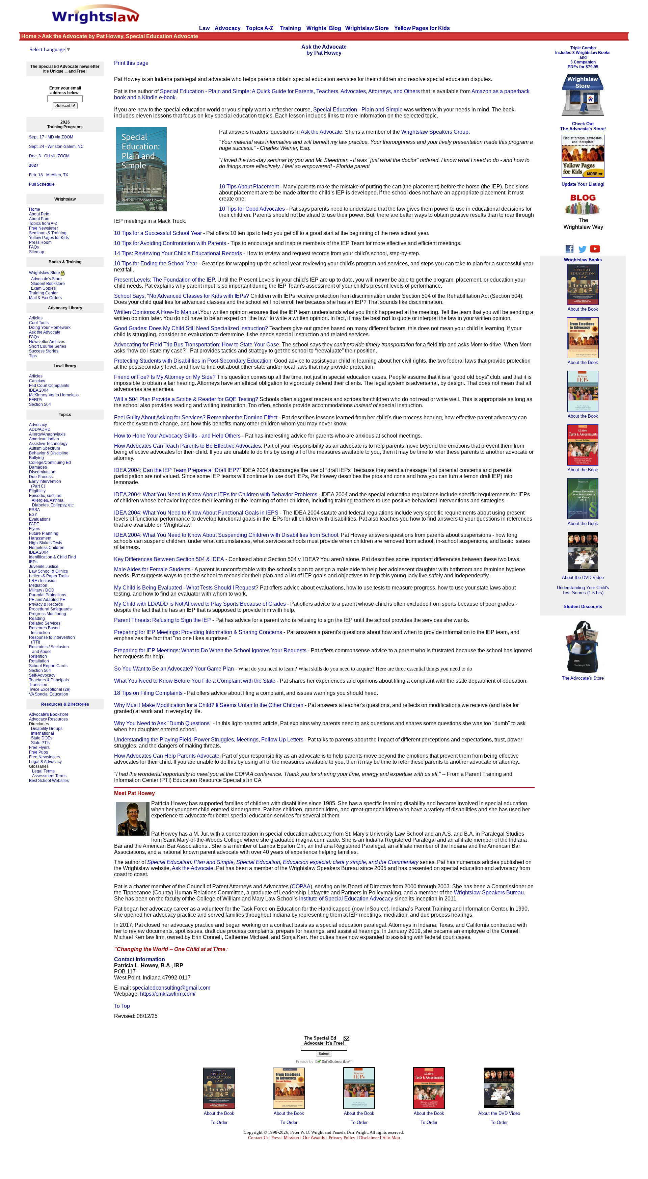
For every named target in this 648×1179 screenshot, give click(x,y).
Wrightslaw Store (367, 28)
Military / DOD (41, 590)
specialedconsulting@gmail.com (171, 988)
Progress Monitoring (47, 613)
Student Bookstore (48, 283)
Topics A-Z (260, 28)
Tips (33, 355)
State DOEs (41, 738)
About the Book (219, 1113)
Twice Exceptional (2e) (50, 689)
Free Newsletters (44, 757)
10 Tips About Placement (249, 186)
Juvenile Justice (43, 566)
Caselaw (37, 380)
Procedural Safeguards (50, 609)
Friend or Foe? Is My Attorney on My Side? (165, 377)
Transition (38, 684)
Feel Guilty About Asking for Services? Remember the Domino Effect (195, 417)
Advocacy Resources (48, 719)
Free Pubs (38, 752)
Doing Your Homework (50, 327)
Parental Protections (47, 595)
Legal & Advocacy (45, 761)
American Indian (44, 439)
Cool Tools (39, 322)
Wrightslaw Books (583, 259)
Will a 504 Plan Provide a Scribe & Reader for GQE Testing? (186, 399)
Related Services (44, 623)
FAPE (34, 524)
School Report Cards (48, 665)
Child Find (66, 557)
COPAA (301, 886)
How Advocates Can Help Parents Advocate (166, 756)
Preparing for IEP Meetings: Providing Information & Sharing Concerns (198, 632)
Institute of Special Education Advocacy (346, 898)
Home (34, 209)
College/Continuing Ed (50, 462)
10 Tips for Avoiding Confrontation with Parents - (172, 243)
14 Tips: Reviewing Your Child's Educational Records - (180, 253)
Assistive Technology (48, 443)
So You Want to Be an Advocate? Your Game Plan (174, 669)
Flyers (34, 528)
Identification (40, 557)
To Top (122, 1006)
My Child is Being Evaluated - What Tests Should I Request (184, 588)
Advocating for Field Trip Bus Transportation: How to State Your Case (196, 344)
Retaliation (39, 661)
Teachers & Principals (49, 680)
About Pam (39, 218)
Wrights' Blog (323, 28)
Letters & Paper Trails (49, 576)
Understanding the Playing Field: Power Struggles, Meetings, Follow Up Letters (208, 739)
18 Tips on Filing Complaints (148, 693)
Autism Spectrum (44, 448)
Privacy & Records (46, 604)
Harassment (40, 538)
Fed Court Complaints (49, 385)
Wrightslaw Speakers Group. (435, 132)
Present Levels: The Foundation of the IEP (164, 280)
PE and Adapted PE (47, 599)
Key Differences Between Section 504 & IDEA (169, 559)
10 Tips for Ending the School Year (155, 263)
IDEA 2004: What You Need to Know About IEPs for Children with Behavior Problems (215, 494)
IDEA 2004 (39, 390)
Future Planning (43, 533)
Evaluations (40, 519)
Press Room (40, 242)
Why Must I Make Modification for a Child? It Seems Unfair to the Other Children (208, 705)
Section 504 (40, 404)
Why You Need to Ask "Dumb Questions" (163, 723)
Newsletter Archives (47, 341)
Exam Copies (42, 288)
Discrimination (42, 472)
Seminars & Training (47, 233)
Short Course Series (47, 346)
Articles (36, 318)
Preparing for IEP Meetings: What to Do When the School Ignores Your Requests (210, 650)
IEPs (33, 561)
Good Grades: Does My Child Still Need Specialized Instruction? (191, 328)
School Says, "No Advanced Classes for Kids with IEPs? (181, 296)
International (42, 733)
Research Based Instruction (44, 630)
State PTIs (40, 742)
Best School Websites (49, 780)
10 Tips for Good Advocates (252, 209)
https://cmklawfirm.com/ (167, 994)
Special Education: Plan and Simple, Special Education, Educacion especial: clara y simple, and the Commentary (282, 862)
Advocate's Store (45, 279)
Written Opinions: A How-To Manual (156, 312)
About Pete (39, 214)
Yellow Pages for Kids (422, 28)
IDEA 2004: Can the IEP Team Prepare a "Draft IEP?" (177, 470)
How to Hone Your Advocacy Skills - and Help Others (177, 436)
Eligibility (37, 491)
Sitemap (36, 252)
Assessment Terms (49, 776)
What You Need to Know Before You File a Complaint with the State (194, 681)
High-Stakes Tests (45, 543)
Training (290, 28)
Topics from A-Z (43, 223)
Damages (38, 467)
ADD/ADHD (40, 429)
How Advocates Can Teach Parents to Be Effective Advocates (187, 446)
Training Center (43, 293)
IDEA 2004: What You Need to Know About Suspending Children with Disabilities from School (226, 535)
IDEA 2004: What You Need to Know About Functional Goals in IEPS (196, 513)
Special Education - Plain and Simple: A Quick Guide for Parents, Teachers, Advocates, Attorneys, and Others (290, 91)
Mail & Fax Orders (45, 297)
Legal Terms (43, 771)
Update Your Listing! (583, 184)
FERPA (35, 399)
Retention (38, 656)
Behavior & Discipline (49, 453)
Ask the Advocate (44, 332)
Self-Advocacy (42, 675)
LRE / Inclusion (43, 580)
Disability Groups (46, 728)
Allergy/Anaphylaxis (47, 434)
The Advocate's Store (583, 678)
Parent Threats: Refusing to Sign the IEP (162, 620)
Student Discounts (583, 606)
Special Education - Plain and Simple (358, 109)
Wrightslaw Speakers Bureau (489, 892)
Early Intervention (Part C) (45, 484)
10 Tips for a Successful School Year (158, 233)
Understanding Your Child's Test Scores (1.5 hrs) (583, 590)
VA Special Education (48, 694)
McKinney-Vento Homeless (54, 395)
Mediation (38, 585)
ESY (33, 514)
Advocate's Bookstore (49, 714)
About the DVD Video (499, 1113)
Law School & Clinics (48, 571)
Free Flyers (39, 747)
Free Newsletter (43, 228)
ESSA (34, 509)
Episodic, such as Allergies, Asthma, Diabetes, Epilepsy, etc (51, 500)
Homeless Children (46, 547)
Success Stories (43, 351)
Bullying (36, 457)
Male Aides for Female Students (152, 569)
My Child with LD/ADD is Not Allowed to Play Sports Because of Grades (200, 604)
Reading (37, 618)
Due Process (41, 476)
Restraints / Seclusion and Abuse (49, 649)
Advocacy (228, 28)
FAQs (34, 247)
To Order (219, 1122)
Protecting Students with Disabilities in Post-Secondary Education (192, 361)
